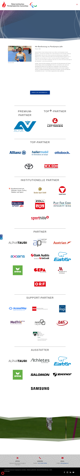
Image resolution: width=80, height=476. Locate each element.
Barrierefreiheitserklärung (42, 469)
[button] (77, 5)
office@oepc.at (64, 463)
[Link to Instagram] (67, 472)
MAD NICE (34, 469)
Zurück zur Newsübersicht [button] (39, 92)
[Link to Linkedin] (70, 472)
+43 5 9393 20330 (42, 463)
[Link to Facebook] (64, 472)
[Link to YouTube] (73, 472)
